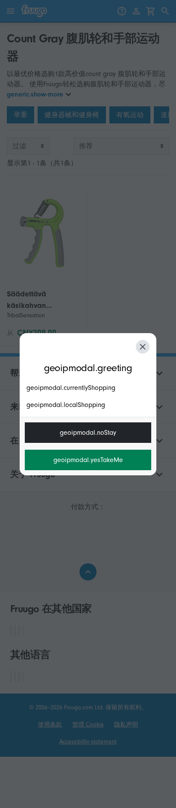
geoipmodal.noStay (88, 432)
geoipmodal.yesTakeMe (88, 460)
